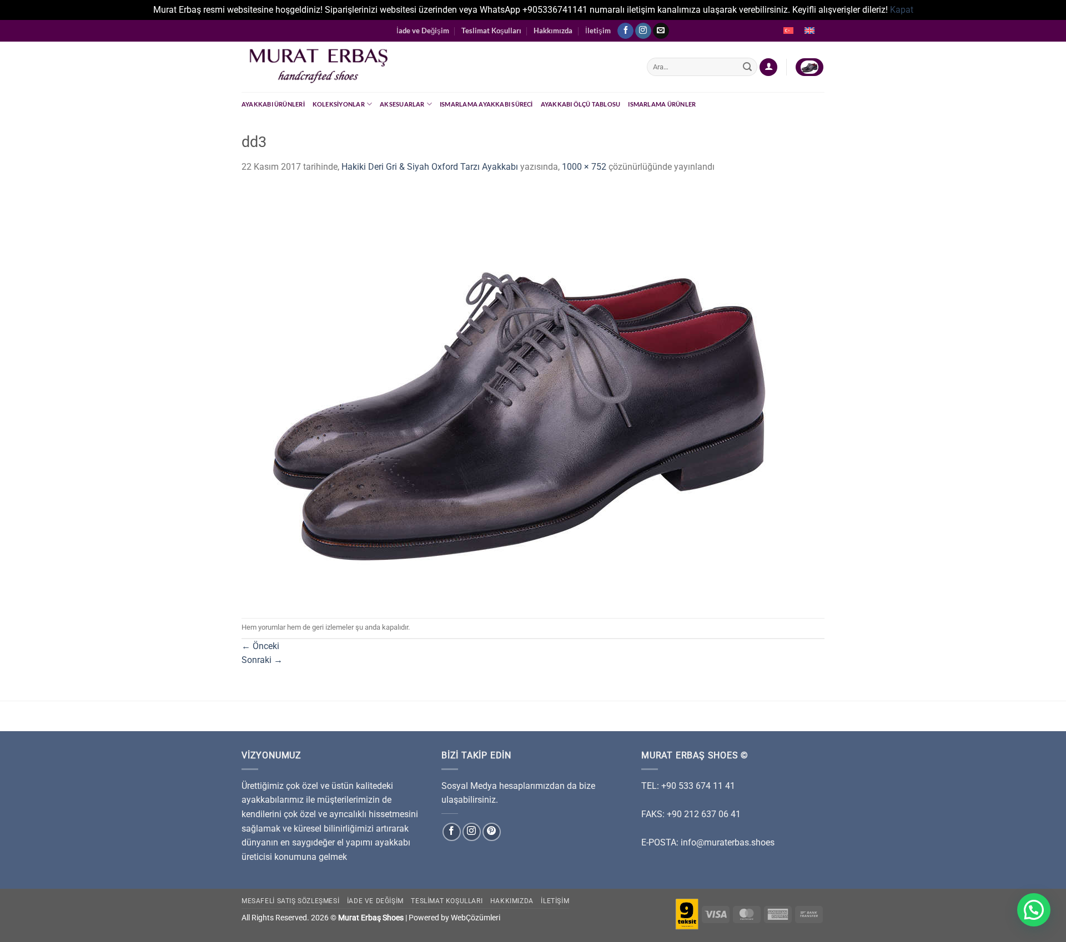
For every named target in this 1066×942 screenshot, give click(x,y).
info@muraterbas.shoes (728, 842)
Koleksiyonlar (339, 104)
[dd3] (519, 395)
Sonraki (262, 660)
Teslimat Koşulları (491, 30)
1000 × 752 (584, 166)
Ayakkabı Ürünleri (273, 104)
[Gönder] (747, 67)
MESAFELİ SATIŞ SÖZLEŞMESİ (290, 901)
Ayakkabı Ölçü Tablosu (581, 104)
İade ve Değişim (422, 30)
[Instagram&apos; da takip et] (643, 31)
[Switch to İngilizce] (809, 31)
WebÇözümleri (475, 918)
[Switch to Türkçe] (788, 31)
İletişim (598, 30)
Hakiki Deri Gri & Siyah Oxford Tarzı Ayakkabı (429, 166)
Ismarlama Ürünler (662, 104)
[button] (1033, 909)
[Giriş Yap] (768, 67)
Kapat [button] (901, 9)
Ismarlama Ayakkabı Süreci (486, 104)
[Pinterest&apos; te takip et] (491, 832)
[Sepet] (809, 67)
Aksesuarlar (402, 104)
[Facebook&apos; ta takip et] (625, 31)
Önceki (260, 646)
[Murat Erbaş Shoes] (436, 67)
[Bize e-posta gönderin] (661, 31)
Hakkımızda (553, 30)
